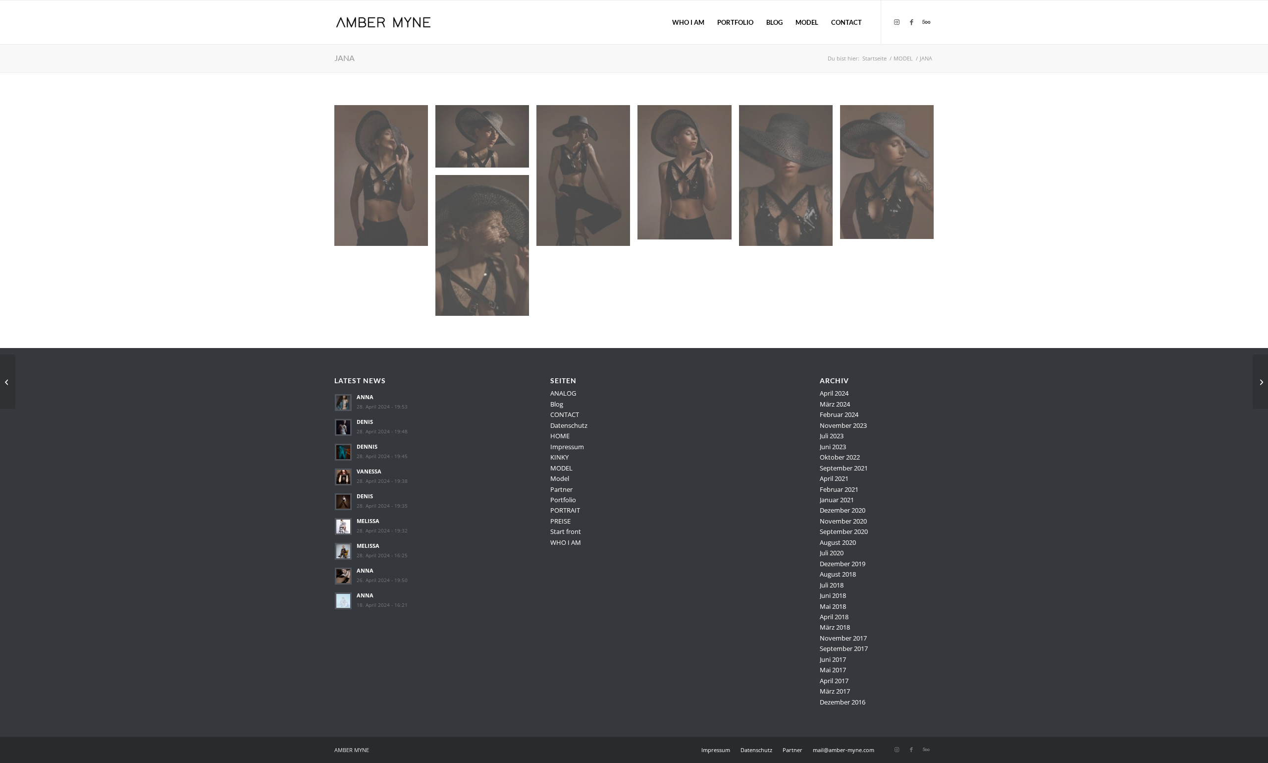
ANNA (365, 397)
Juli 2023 (832, 435)
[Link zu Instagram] (896, 21)
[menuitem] (688, 22)
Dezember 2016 (842, 702)
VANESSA (369, 471)
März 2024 (835, 404)
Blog (556, 404)
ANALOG (563, 393)
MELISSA (368, 521)
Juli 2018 (832, 585)
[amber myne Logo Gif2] (383, 22)
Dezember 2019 (842, 563)
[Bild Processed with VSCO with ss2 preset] (384, 179)
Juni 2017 (833, 659)
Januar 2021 (837, 499)
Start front (565, 531)
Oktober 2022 (840, 457)
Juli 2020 (832, 552)
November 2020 (843, 521)
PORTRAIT (565, 510)
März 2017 (835, 691)
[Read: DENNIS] (343, 452)
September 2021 (844, 468)
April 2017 (834, 680)
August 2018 (838, 574)
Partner (561, 489)
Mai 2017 (833, 669)
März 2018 (835, 627)
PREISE (560, 521)
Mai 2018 (833, 606)
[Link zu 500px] (926, 21)
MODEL (561, 468)
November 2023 (843, 425)
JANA (344, 57)
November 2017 (843, 638)
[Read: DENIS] (343, 427)
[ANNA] (1260, 381)
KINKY (559, 457)
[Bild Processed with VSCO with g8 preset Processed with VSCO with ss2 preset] (485, 140)
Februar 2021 (839, 489)
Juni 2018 (833, 595)
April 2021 (834, 478)
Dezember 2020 (842, 510)
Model (559, 478)
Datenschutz (568, 425)
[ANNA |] (7, 381)
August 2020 (838, 542)
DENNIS (367, 446)
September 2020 (844, 531)
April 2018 (834, 616)
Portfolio (563, 499)
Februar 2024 (839, 414)
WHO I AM (565, 542)
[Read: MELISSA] (343, 526)
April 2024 (834, 393)
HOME (560, 435)
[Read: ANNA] (343, 402)
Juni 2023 (833, 446)
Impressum (567, 446)
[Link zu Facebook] (911, 21)
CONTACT (564, 414)
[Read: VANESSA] (343, 477)
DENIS (365, 421)
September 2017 (844, 648)
